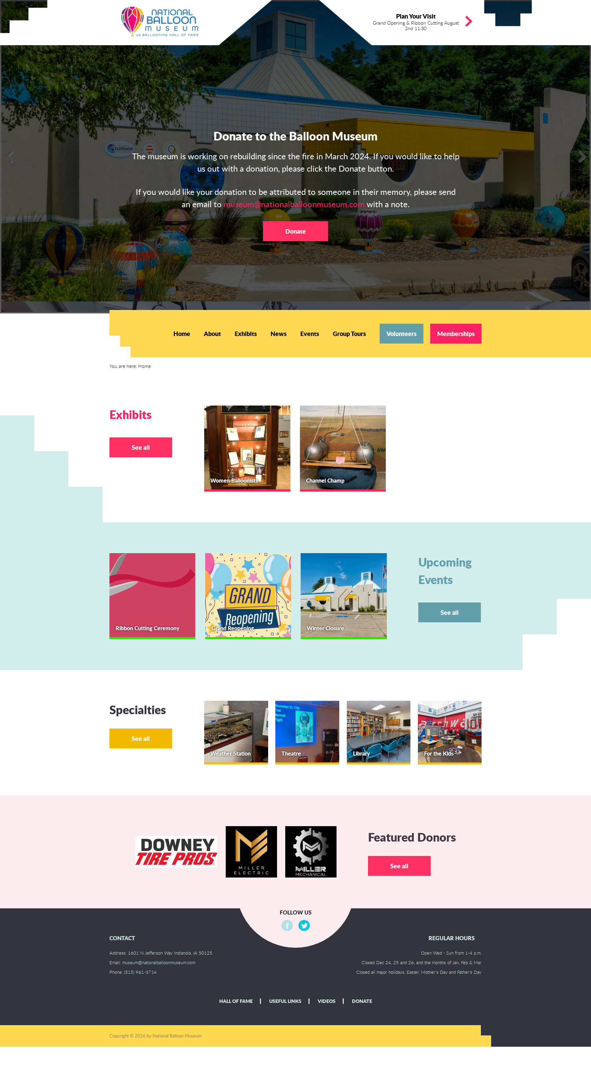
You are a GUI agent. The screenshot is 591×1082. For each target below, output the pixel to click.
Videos (327, 1001)
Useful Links (285, 1001)
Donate (295, 231)
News (279, 333)
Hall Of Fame (236, 1001)
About (212, 333)
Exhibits (246, 333)
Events (309, 333)
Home (181, 333)
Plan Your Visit (416, 22)
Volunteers (401, 333)
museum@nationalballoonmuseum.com (294, 204)
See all (141, 447)
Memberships (456, 333)
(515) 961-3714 (140, 972)
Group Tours (349, 333)
